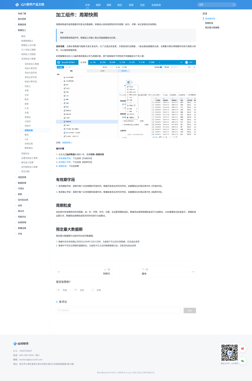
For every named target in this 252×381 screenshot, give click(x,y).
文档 (87, 4)
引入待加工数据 (28, 49)
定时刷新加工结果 (29, 167)
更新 (27, 104)
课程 (109, 4)
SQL (27, 139)
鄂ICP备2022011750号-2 (107, 373)
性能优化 (25, 153)
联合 (27, 99)
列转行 (28, 126)
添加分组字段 (31, 73)
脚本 (27, 135)
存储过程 (29, 143)
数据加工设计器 (28, 45)
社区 (142, 5)
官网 (131, 5)
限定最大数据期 (212, 27)
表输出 (28, 117)
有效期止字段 (64, 162)
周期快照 (29, 130)
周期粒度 (62, 166)
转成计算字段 (31, 81)
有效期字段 (210, 18)
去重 (27, 112)
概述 (23, 36)
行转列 (28, 121)
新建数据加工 (27, 40)
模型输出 (29, 148)
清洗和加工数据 (32, 64)
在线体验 (156, 5)
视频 (98, 4)
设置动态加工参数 (29, 158)
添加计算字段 (31, 68)
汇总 (27, 108)
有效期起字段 (64, 158)
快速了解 (22, 14)
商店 (120, 5)
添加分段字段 (31, 77)
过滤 (27, 95)
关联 (27, 90)
